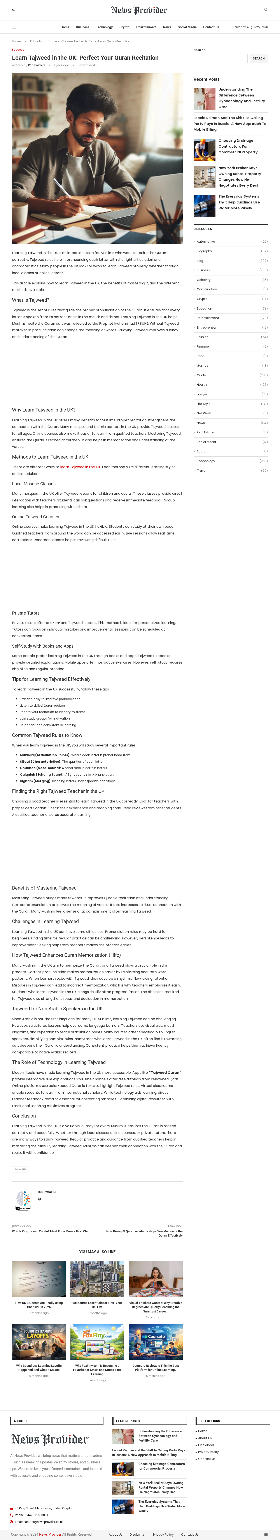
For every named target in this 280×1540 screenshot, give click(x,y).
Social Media (187, 27)
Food (232, 356)
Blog (232, 261)
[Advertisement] (97, 374)
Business (82, 27)
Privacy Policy (163, 1534)
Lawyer (232, 394)
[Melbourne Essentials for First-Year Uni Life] (97, 1279)
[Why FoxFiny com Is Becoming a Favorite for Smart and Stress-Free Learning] (97, 1342)
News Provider (50, 1534)
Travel (232, 471)
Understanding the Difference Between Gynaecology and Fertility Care (160, 1435)
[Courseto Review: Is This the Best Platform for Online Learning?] (156, 1342)
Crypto (124, 27)
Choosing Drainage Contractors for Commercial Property (238, 146)
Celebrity (232, 280)
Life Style (232, 404)
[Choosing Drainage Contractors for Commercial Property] (123, 1469)
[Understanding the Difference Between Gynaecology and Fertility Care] (123, 1436)
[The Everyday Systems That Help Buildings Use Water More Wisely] (123, 1507)
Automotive (232, 242)
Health (232, 385)
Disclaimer (138, 1534)
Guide (232, 375)
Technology (104, 27)
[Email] (14, 10)
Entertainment (146, 27)
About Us (115, 1534)
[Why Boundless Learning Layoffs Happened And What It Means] (39, 1342)
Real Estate (232, 432)
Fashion (232, 337)
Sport (232, 451)
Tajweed (20, 1169)
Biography (232, 251)
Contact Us (211, 27)
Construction (232, 289)
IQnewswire (37, 65)
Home (65, 27)
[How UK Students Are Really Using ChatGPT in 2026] (39, 1279)
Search (200, 50)
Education (37, 41)
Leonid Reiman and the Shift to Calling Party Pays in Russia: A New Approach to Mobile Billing (230, 123)
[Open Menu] (14, 27)
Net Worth (232, 413)
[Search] (266, 10)
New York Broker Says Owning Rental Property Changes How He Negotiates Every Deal (161, 1487)
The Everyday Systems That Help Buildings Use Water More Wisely (239, 202)
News (167, 27)
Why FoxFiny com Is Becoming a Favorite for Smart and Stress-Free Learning (97, 1370)
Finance (232, 347)
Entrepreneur (232, 328)
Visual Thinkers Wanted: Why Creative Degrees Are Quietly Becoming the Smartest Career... (155, 1307)
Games (232, 366)
